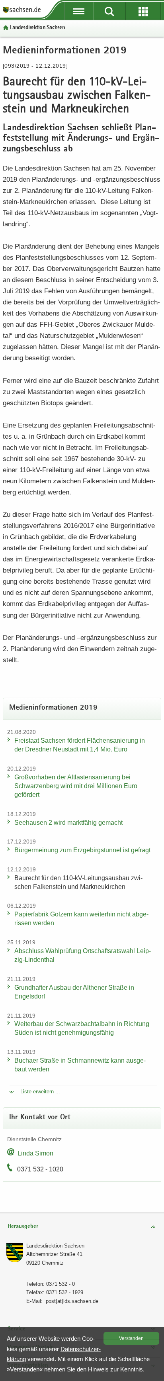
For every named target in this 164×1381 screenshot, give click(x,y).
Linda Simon (35, 1153)
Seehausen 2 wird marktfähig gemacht (68, 822)
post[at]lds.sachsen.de (72, 1301)
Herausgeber (23, 1227)
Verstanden (131, 1338)
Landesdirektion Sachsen (37, 28)
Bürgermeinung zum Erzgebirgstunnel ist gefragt (82, 850)
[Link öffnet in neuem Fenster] (22, 12)
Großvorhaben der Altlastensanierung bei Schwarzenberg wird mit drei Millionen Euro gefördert (75, 786)
